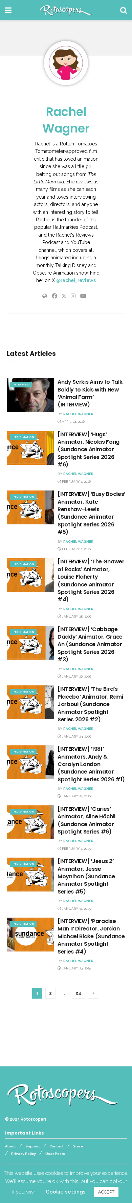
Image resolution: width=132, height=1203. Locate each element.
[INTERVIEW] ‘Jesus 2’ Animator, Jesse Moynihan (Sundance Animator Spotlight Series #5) (86, 876)
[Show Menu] (8, 10)
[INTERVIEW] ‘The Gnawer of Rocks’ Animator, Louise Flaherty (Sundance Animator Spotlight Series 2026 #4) (91, 580)
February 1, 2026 (76, 481)
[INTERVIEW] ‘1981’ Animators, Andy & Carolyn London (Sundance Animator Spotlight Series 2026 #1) (91, 764)
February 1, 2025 (76, 848)
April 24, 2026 (73, 421)
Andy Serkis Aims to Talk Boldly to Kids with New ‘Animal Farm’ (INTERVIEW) (90, 393)
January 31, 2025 (76, 908)
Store (78, 1146)
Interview (21, 384)
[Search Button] (123, 10)
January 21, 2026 (76, 796)
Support (32, 1146)
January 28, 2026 (76, 616)
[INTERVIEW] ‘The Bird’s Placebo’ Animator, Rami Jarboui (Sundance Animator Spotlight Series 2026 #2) (90, 704)
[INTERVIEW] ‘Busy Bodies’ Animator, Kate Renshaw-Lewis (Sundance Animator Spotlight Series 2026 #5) (91, 513)
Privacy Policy (23, 1154)
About (10, 1146)
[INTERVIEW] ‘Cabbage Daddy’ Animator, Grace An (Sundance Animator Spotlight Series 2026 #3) (90, 644)
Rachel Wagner (66, 120)
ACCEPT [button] (106, 1192)
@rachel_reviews (76, 280)
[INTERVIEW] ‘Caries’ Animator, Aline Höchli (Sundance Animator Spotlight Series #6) (86, 820)
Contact (56, 1146)
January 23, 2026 (76, 736)
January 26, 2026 (76, 676)
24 (78, 993)
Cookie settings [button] (66, 1192)
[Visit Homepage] (66, 10)
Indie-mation (23, 437)
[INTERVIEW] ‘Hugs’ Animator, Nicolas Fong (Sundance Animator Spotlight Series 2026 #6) (88, 449)
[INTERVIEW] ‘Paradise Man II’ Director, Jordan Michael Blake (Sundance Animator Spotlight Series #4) (91, 936)
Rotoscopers (34, 1119)
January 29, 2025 (76, 968)
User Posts (55, 1154)
